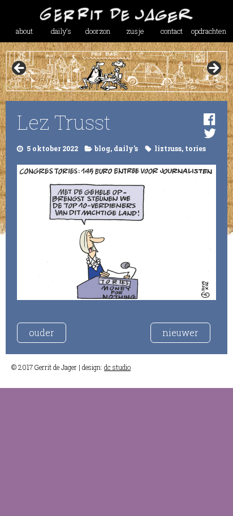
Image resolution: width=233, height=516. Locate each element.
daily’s (61, 31)
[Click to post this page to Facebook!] (209, 119)
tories (195, 148)
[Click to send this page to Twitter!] (210, 133)
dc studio (117, 367)
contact (172, 31)
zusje (135, 31)
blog (102, 148)
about (24, 31)
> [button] (213, 68)
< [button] (19, 68)
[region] (116, 71)
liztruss (168, 148)
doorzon (97, 31)
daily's (126, 148)
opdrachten (208, 31)
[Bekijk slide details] (116, 71)
